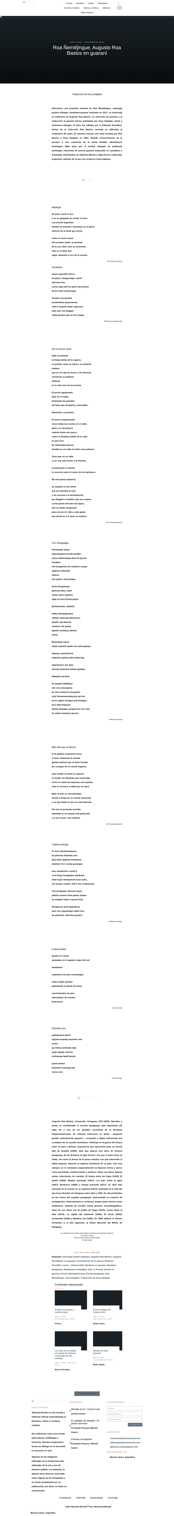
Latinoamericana (91, 42)
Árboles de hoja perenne (100, 1351)
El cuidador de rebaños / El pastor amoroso (85, 1422)
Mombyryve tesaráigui (75, 1269)
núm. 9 (91, 1269)
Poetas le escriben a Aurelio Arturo (64, 1310)
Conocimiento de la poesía (90, 1261)
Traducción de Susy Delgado (95, 1278)
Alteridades (103, 3)
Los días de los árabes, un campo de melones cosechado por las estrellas (66, 1354)
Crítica (91, 3)
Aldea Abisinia (87, 13)
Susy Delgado (72, 1278)
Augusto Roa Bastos (101, 1257)
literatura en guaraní (95, 1265)
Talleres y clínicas (91, 8)
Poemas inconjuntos (81, 1439)
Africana (71, 1362)
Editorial (106, 8)
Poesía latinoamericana (73, 1273)
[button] (118, 3)
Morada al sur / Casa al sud (85, 1409)
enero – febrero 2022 (73, 1265)
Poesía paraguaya (95, 1273)
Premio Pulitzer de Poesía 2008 (102, 1310)
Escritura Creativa (71, 8)
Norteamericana (99, 1319)
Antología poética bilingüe (76, 1257)
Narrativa (80, 3)
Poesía (69, 3)
